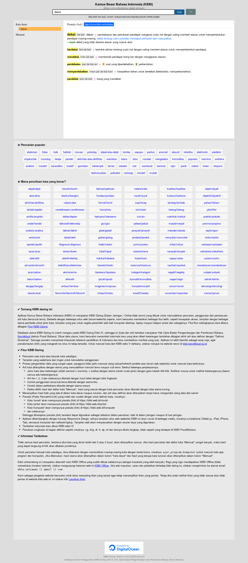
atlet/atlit (34, 258)
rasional (161, 166)
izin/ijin (141, 216)
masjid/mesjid (176, 223)
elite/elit (69, 279)
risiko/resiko (212, 237)
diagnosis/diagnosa (70, 244)
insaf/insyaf (140, 195)
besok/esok (34, 293)
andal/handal (34, 223)
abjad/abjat (34, 189)
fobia (44, 152)
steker (194, 166)
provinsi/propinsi (212, 223)
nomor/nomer (176, 286)
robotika (188, 152)
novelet (147, 159)
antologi (128, 173)
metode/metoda (176, 230)
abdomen (32, 152)
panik (184, 166)
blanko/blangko (69, 195)
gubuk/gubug (105, 237)
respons (218, 166)
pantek (69, 159)
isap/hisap (140, 202)
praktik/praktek (211, 216)
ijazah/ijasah (105, 279)
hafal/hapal (105, 251)
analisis (30, 166)
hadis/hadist (105, 244)
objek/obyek (212, 189)
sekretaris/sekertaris (211, 251)
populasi (192, 159)
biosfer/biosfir (70, 189)
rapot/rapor (212, 230)
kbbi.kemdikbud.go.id (195, 343)
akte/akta (34, 195)
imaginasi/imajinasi (105, 286)
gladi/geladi (105, 230)
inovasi (79, 152)
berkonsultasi (98, 173)
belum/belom (34, 279)
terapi (58, 159)
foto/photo (105, 209)
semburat (147, 166)
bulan (206, 166)
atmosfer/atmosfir (34, 265)
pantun (151, 152)
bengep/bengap (34, 286)
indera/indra (140, 189)
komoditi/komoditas (141, 279)
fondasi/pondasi (105, 195)
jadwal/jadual (141, 223)
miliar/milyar (176, 244)
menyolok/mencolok (176, 237)
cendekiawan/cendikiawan (69, 209)
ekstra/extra (70, 272)
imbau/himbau (105, 293)
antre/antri (34, 237)
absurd (175, 152)
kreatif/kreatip (140, 293)
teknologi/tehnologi (211, 286)
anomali (163, 152)
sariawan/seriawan (212, 244)
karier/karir (141, 258)
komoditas (178, 159)
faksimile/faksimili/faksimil (70, 293)
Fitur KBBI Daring (37, 326)
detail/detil (70, 237)
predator (216, 152)
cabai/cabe (70, 202)
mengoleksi (161, 159)
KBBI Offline (102, 465)
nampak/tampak (176, 251)
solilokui (219, 159)
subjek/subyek (212, 272)
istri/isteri (141, 209)
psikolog (91, 152)
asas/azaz (34, 251)
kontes (126, 152)
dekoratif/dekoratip (69, 223)
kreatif (70, 166)
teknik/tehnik (212, 279)
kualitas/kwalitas (176, 189)
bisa (135, 159)
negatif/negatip (176, 272)
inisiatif (141, 173)
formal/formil (105, 202)
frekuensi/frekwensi (105, 216)
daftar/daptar (70, 216)
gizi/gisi (105, 223)
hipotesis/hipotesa (105, 272)
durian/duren (70, 251)
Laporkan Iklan (77, 479)
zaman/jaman (211, 293)
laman (111, 166)
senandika (56, 166)
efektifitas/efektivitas (70, 265)
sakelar (123, 166)
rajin (173, 166)
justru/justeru (140, 244)
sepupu (139, 152)
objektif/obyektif (212, 195)
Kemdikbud (24, 336)
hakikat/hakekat (105, 258)
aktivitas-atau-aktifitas (89, 159)
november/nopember (176, 293)
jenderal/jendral (140, 237)
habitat (67, 152)
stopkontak (30, 159)
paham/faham (211, 202)
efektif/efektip (70, 258)
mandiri (43, 166)
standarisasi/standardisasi (211, 265)
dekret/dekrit (70, 230)
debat (24, 29)
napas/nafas (176, 258)
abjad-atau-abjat (110, 152)
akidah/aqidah (34, 209)
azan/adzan (34, 272)
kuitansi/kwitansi (176, 195)
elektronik (202, 152)
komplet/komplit (141, 286)
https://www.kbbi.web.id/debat (99, 24)
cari (134, 166)
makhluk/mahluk (176, 216)
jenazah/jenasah (141, 230)
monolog (45, 159)
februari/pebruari (105, 189)
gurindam (83, 166)
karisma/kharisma (141, 265)
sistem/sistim (211, 258)
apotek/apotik (34, 244)
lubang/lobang (176, 209)
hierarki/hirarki (105, 265)
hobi (55, 152)
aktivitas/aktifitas (34, 202)
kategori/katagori (141, 272)
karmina (206, 159)
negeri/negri (176, 279)
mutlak (153, 173)
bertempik (97, 166)
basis (124, 159)
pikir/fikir (211, 209)
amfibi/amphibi (34, 216)
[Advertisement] (148, 108)
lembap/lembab (176, 202)
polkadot (115, 173)
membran (111, 159)
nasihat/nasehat (176, 265)
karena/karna (140, 251)
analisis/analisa (34, 230)
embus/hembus (69, 286)
